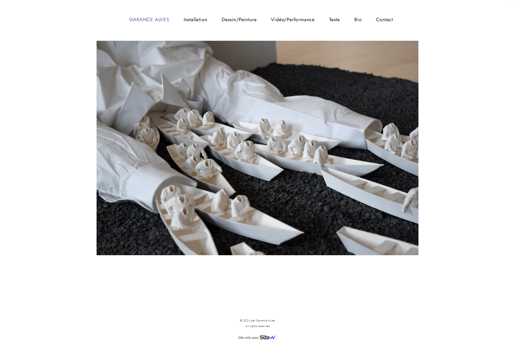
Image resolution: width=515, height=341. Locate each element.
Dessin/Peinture (239, 19)
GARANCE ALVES (149, 19)
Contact (384, 19)
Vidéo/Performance (293, 19)
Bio (358, 19)
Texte (334, 19)
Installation (195, 19)
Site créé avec (249, 338)
